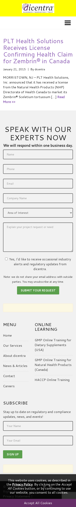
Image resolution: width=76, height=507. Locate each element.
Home (7, 335)
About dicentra (14, 355)
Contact (9, 375)
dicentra (40, 69)
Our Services (12, 345)
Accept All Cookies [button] (38, 503)
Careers (9, 386)
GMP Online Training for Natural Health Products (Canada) (53, 364)
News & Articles (15, 365)
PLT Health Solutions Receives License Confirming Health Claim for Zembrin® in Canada (38, 50)
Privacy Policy (22, 484)
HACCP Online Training (52, 379)
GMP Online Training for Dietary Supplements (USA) (53, 345)
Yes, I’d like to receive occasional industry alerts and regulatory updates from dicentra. (40, 264)
